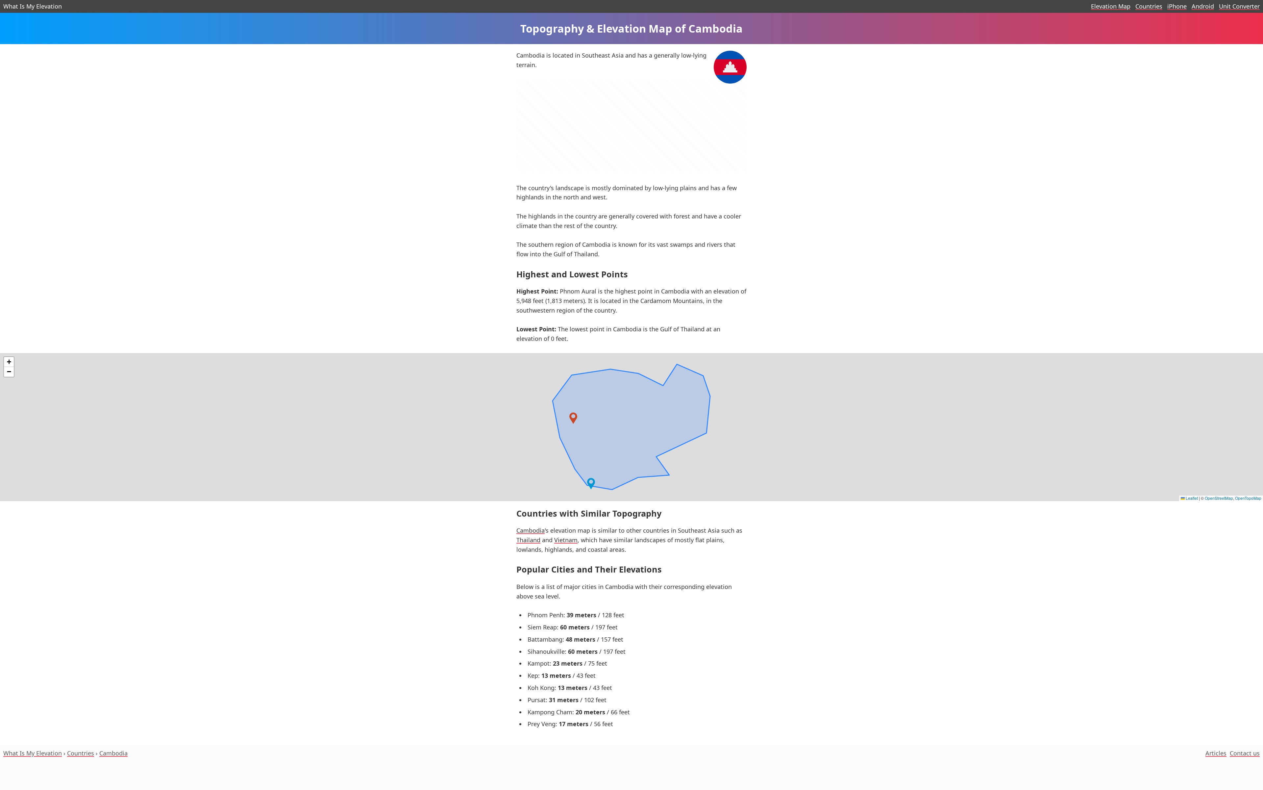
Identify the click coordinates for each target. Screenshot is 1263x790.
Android (1203, 6)
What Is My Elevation (32, 6)
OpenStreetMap (1219, 498)
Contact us (1245, 753)
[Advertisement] (631, 130)
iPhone (1177, 6)
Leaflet (1191, 498)
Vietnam (566, 540)
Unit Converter (1239, 6)
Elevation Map (1110, 6)
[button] (573, 418)
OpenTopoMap (1248, 498)
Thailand (528, 540)
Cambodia (530, 530)
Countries (1148, 6)
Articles (1215, 753)
